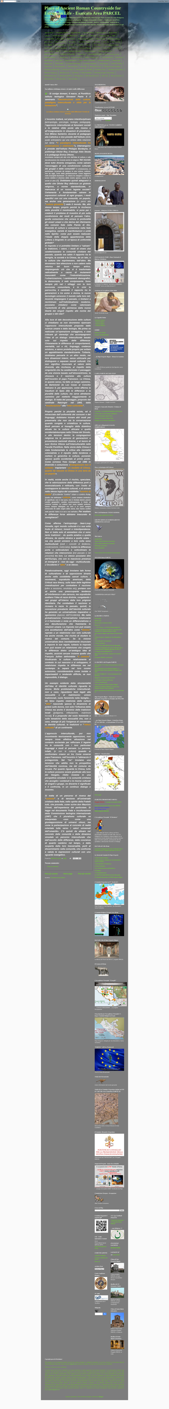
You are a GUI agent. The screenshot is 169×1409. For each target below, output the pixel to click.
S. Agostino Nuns (63, 57)
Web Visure (105, 76)
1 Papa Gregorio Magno (101, 857)
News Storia (97, 48)
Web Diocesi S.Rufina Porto (52, 69)
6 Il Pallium (98, 870)
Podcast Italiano (100, 322)
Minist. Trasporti (100, 39)
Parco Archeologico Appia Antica (104, 416)
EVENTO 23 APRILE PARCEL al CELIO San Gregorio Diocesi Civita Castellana (107, 687)
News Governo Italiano (61, 48)
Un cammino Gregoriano (90, 63)
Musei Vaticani (48, 42)
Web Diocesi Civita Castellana (112, 66)
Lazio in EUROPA (99, 548)
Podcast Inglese (99, 323)
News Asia (106, 42)
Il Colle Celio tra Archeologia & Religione (106, 413)
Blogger (101, 1396)
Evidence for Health (100, 332)
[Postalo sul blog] (75, 858)
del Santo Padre (115, 1247)
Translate (107, 120)
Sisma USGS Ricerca (71, 60)
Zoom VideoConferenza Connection (105, 543)
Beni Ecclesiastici (101, 32)
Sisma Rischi (119, 57)
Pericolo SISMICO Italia (51, 54)
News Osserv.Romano (85, 48)
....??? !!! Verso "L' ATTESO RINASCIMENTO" (107, 627)
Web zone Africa (61, 79)
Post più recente (51, 874)
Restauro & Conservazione (112, 54)
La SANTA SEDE (49, 39)
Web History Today (100, 69)
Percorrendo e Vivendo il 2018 (103, 623)
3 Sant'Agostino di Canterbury (103, 641)
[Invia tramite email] (74, 858)
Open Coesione (48, 51)
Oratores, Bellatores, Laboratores (73, 51)
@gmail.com (73, 1364)
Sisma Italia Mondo (107, 57)
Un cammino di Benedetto (73, 63)
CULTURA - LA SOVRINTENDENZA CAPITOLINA (108, 411)
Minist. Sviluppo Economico (86, 39)
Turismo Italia (116, 60)
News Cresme (79, 45)
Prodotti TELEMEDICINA (101, 335)
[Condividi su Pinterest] (80, 858)
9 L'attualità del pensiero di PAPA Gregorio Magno (108, 877)
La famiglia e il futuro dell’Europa (104, 680)
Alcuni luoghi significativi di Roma (104, 515)
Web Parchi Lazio (65, 72)
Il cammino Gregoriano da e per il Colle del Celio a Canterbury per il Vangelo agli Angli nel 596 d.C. (109, 648)
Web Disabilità (80, 69)
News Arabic (96, 42)
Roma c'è (97, 625)
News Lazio (73, 48)
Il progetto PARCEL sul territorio (103, 657)
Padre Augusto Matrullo (102, 811)
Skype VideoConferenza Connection (105, 541)
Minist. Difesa (60, 39)
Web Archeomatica (60, 66)
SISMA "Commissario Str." (92, 57)
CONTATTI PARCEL (100, 1255)
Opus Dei (58, 51)
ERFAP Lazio (84, 35)
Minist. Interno (71, 39)
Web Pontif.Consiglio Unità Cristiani (104, 72)
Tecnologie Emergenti (104, 60)
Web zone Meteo (73, 79)
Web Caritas (83, 66)
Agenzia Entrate (49, 32)
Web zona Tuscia (49, 79)
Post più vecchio (84, 874)
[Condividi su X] (77, 858)
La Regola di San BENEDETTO (103, 651)
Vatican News (48, 66)
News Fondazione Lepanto (111, 45)
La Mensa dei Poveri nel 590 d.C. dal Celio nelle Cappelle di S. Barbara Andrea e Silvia (108, 630)
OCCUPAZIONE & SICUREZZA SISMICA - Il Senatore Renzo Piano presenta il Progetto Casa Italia (108, 670)
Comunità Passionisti (58, 35)
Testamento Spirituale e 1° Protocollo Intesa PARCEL (117, 1221)
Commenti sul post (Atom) (57, 877)
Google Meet (98, 539)
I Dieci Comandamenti (101, 682)
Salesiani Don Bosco (76, 57)
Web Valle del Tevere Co (92, 76)
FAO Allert (93, 35)
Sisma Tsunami (48, 60)
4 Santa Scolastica (100, 643)
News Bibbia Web (60, 45)
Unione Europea (103, 63)
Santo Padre (116, 1254)
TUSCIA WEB (59, 63)
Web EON (89, 69)
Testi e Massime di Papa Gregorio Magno (106, 684)
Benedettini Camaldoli (62, 32)
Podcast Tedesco (100, 325)
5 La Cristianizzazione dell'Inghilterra (105, 868)
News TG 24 (116, 48)
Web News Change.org (50, 72)
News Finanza (98, 45)
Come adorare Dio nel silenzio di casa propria (107, 552)
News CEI (70, 45)
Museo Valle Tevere (60, 42)
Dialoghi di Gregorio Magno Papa (104, 418)
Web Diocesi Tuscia (67, 69)
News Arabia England (85, 42)
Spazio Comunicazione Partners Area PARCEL (108, 805)
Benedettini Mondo (88, 32)
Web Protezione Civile (50, 76)
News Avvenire (116, 42)
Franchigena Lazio (104, 35)
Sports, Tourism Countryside (87, 60)
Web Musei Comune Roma (115, 69)
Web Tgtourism (78, 76)
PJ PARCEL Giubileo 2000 (67, 54)
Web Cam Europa (73, 66)
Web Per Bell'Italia (87, 72)
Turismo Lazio (48, 63)
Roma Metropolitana (50, 57)
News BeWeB (48, 45)
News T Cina (106, 48)
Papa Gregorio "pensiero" (105, 51)
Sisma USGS (58, 60)
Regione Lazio (82, 54)
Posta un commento (52, 866)
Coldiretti (47, 35)
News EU (88, 45)
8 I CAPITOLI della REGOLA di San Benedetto (107, 645)
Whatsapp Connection (101, 545)
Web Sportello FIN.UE (65, 76)
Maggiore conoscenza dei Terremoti (105, 677)
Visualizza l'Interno (100, 320)
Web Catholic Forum (95, 66)
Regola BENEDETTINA (95, 54)
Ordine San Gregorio (90, 51)
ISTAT (113, 35)
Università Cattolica (116, 63)
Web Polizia (75, 72)
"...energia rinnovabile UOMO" (113, 802)
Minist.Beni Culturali (113, 39)
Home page (67, 874)
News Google (48, 48)
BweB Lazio (98, 620)
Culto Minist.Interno (72, 35)
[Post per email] (70, 858)
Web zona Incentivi (116, 76)
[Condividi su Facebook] (79, 858)
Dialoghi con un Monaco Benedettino (105, 420)
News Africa (72, 42)
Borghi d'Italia (113, 32)
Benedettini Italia (76, 32)
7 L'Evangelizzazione (100, 872)
